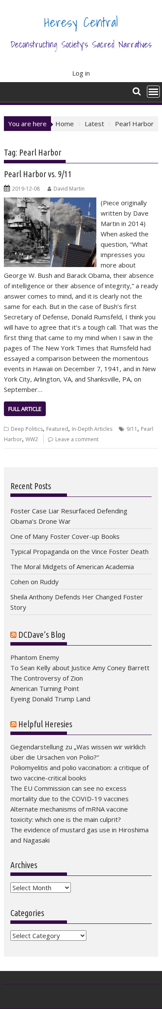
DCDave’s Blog (41, 635)
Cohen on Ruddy (34, 581)
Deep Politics (27, 429)
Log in (81, 73)
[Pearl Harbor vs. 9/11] (50, 202)
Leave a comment (76, 439)
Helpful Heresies (45, 724)
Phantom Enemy (34, 657)
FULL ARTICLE (24, 409)
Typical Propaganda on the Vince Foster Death (79, 551)
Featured (57, 429)
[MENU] (153, 92)
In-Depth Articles (92, 429)
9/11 (132, 429)
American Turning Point (44, 688)
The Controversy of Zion (46, 678)
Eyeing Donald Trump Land (50, 698)
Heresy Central (81, 22)
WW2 (31, 439)
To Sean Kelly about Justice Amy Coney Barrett (79, 667)
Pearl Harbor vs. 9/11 (38, 174)
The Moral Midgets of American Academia (72, 566)
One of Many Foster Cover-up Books (65, 536)
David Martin (69, 188)
